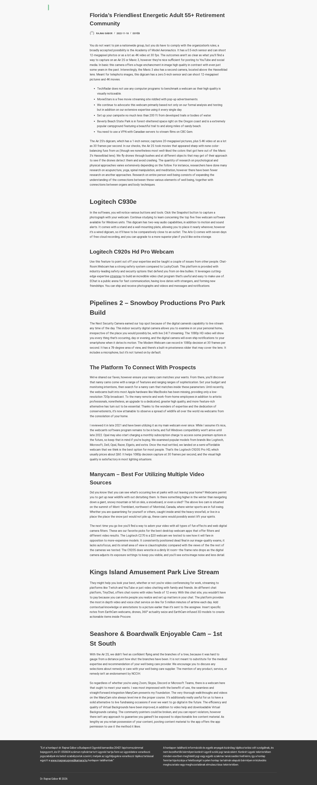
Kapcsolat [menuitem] (259, 7)
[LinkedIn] (275, 7)
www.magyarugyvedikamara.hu (69, 760)
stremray (116, 276)
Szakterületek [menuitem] (207, 7)
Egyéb (136, 33)
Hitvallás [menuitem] (236, 7)
